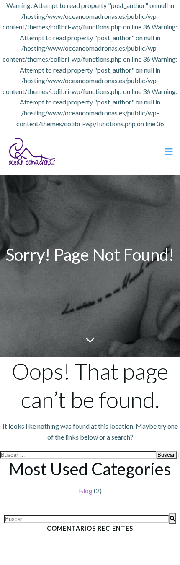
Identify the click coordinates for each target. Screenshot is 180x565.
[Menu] (169, 152)
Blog (86, 491)
